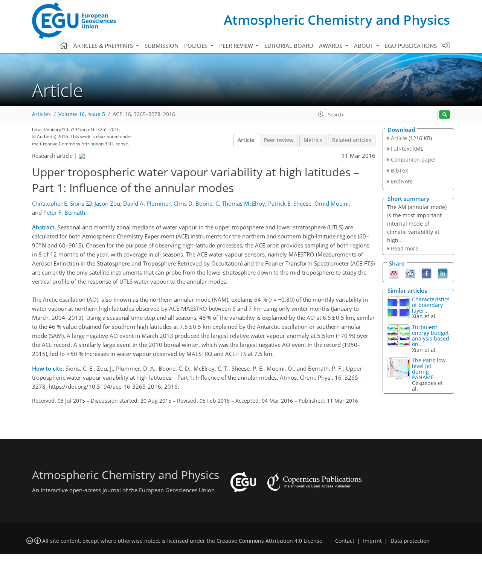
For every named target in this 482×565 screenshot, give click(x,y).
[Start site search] (444, 114)
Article (246, 140)
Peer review (278, 140)
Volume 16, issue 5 (81, 114)
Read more (404, 248)
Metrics (313, 140)
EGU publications (411, 45)
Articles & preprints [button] (103, 45)
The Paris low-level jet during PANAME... (429, 369)
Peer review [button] (237, 45)
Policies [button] (196, 45)
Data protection (410, 541)
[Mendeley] (394, 273)
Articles (41, 114)
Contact (344, 541)
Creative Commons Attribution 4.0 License (269, 541)
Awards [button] (331, 45)
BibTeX (399, 170)
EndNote (402, 181)
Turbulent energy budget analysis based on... (430, 336)
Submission (161, 45)
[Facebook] (426, 273)
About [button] (364, 45)
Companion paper (413, 159)
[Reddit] (410, 273)
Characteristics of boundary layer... (431, 305)
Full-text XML (407, 148)
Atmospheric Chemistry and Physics (337, 20)
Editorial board (288, 45)
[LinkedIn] (443, 273)
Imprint (372, 541)
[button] (320, 114)
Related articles (351, 140)
